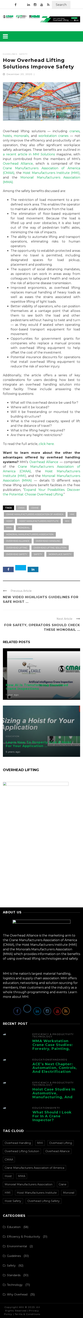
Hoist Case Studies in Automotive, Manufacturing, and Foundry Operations (53, 1095)
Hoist (9, 521)
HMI (72, 514)
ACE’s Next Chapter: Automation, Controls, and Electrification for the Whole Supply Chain (54, 1071)
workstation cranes (53, 136)
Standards (58, 1060)
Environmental (17, 1246)
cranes (74, 131)
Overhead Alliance (18, 163)
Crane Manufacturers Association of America (34, 514)
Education (12, 736)
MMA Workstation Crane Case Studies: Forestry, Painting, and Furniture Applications (52, 1048)
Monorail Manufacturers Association (29, 534)
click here (46, 444)
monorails (21, 136)
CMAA (21, 507)
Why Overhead (17, 1294)
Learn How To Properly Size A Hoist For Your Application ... (38, 744)
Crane (35, 507)
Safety (23, 54)
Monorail (24, 527)
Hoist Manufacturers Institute (38, 521)
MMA (9, 527)
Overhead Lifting (16, 547)
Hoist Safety (13, 1201)
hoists (7, 136)
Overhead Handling (48, 541)
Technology (42, 1036)
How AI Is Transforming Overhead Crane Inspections (37, 687)
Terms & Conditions (27, 1314)
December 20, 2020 (20, 74)
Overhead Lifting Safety (43, 1201)
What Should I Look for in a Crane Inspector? (52, 1116)
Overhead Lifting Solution (50, 547)
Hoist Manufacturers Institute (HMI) (51, 173)
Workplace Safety (60, 554)
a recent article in (29, 154)
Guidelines (10, 54)
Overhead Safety (16, 554)
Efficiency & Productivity (53, 1034)
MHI (67, 521)
